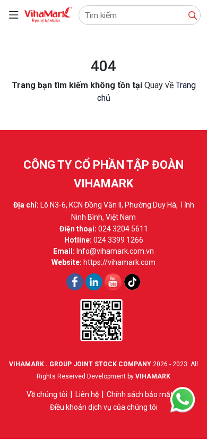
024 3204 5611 (123, 229)
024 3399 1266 (118, 240)
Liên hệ (87, 394)
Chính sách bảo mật (140, 394)
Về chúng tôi (47, 394)
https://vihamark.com (119, 262)
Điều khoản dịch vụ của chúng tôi (104, 407)
